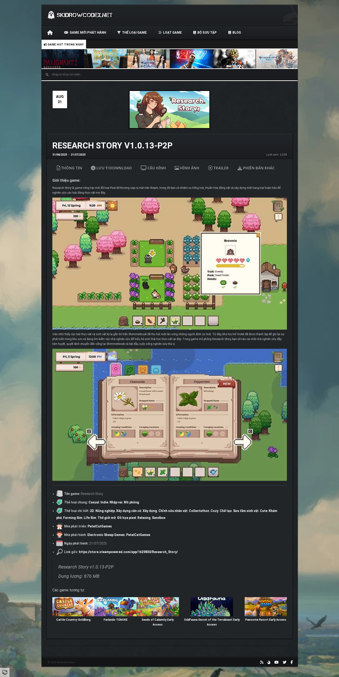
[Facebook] (292, 662)
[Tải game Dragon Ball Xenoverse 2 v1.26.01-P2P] (234, 58)
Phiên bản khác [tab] (258, 168)
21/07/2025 (78, 154)
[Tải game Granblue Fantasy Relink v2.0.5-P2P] (277, 58)
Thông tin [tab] (71, 168)
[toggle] (5, 672)
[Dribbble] (269, 662)
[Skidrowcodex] (80, 14)
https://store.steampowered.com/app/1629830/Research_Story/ (128, 552)
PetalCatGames (100, 526)
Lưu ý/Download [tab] (113, 168)
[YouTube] (276, 662)
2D (92, 511)
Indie (104, 502)
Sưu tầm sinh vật (246, 511)
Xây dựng (150, 511)
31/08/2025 (59, 154)
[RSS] (261, 662)
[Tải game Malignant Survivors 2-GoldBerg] (63, 58)
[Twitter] (284, 662)
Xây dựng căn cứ (128, 511)
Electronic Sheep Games (106, 535)
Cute (263, 511)
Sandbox (158, 518)
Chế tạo (226, 511)
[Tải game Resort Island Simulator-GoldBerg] (105, 58)
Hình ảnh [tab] (189, 168)
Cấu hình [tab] (156, 168)
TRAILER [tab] (221, 168)
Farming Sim (72, 518)
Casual (94, 502)
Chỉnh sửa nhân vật (172, 511)
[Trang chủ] (50, 32)
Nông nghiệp (105, 511)
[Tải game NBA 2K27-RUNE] (191, 58)
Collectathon (199, 511)
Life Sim (90, 518)
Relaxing (144, 518)
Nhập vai (116, 502)
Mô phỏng (131, 502)
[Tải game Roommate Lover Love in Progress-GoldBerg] (148, 58)
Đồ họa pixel (126, 518)
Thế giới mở (107, 518)
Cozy (214, 511)
